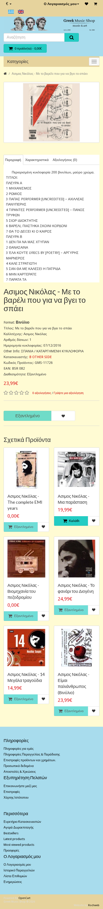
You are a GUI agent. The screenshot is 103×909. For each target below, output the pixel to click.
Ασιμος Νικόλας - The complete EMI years (24, 502)
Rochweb (93, 905)
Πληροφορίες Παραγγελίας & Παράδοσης (32, 754)
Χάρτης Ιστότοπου (16, 797)
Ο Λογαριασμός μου (60, 4)
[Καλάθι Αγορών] (95, 4)
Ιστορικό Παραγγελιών (19, 870)
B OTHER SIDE (40, 357)
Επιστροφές (12, 792)
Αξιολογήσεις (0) (65, 160)
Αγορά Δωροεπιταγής (19, 827)
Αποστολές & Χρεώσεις (20, 771)
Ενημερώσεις (13, 882)
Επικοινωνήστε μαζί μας (20, 786)
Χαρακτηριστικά (37, 160)
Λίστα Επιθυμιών (15, 876)
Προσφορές (11, 850)
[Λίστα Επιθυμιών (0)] (86, 4)
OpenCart (24, 898)
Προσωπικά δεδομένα (19, 766)
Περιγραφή (13, 160)
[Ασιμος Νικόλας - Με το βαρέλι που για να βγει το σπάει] (51, 112)
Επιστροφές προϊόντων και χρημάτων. (30, 760)
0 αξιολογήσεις (41, 393)
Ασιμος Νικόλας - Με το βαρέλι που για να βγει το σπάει (50, 73)
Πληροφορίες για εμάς (19, 748)
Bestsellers (11, 833)
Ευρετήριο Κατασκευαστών (22, 821)
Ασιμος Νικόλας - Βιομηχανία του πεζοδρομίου (23, 591)
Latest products (14, 839)
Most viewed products (19, 844)
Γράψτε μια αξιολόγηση (69, 393)
